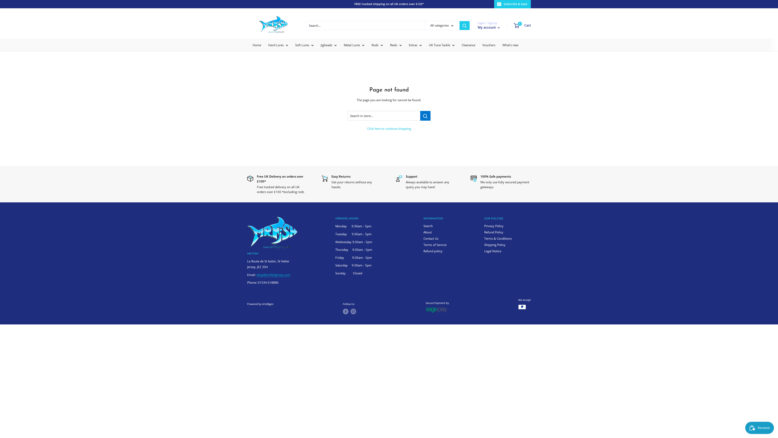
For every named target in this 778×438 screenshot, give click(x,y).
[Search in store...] (425, 116)
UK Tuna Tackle (439, 45)
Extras (413, 45)
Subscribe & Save (515, 4)
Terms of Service (435, 245)
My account (487, 27)
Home (257, 45)
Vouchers (488, 45)
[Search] (465, 25)
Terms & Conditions (498, 238)
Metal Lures (352, 45)
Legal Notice (492, 251)
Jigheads (326, 45)
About (427, 232)
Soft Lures (302, 45)
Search (428, 226)
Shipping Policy (494, 245)
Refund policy (432, 251)
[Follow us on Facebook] (345, 311)
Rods (375, 45)
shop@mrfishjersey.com (273, 275)
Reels (393, 45)
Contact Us (430, 238)
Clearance (468, 45)
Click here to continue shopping (389, 129)
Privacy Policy (493, 226)
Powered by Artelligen (260, 304)
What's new (510, 45)
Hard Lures (276, 45)
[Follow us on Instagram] (353, 311)
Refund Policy (493, 232)
